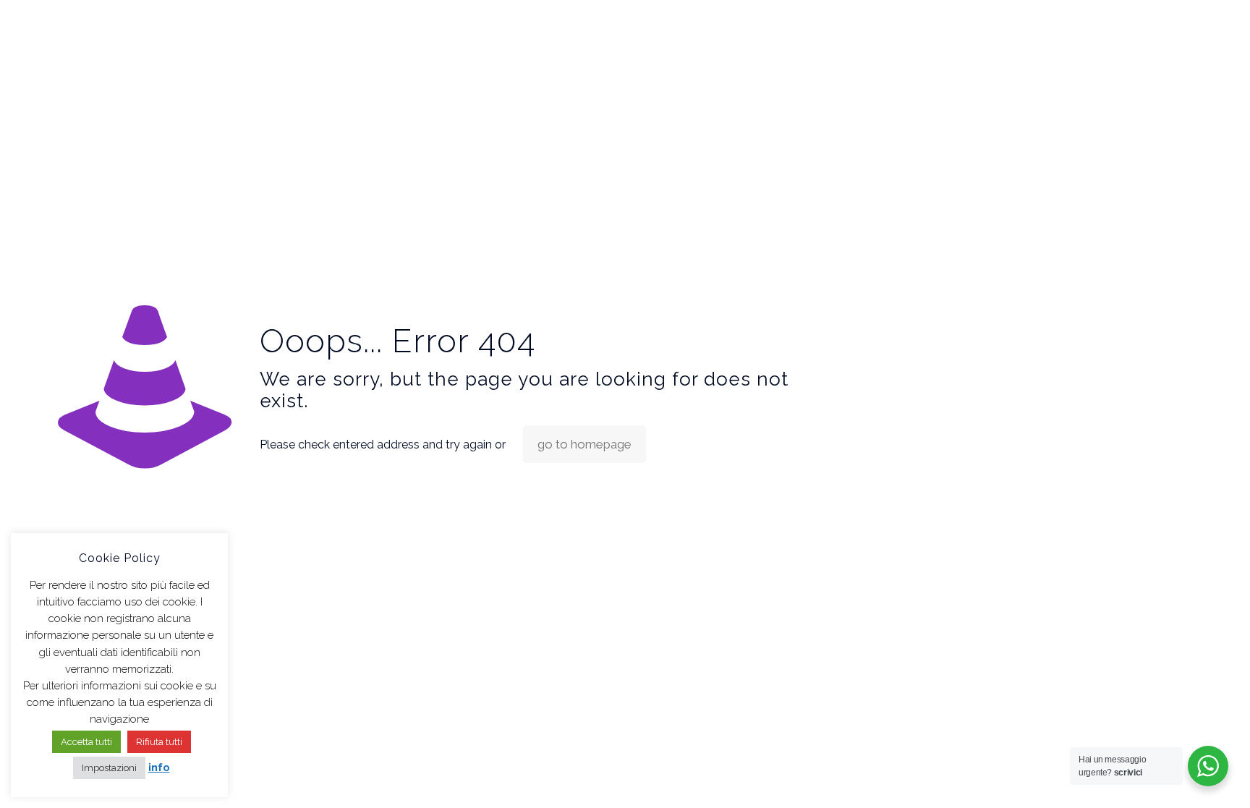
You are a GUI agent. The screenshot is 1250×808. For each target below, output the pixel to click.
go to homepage (584, 444)
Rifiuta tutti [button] (159, 741)
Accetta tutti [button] (86, 741)
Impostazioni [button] (109, 767)
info (159, 767)
